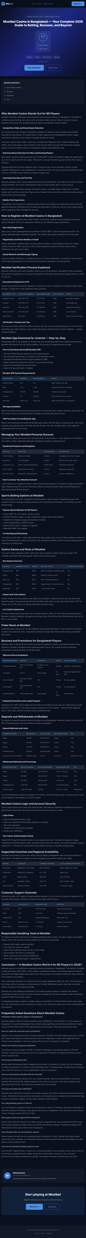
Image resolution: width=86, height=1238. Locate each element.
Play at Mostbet (34, 68)
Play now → (78, 4)
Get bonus (52, 1207)
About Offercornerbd (13, 87)
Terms (43, 1233)
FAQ (8, 99)
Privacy (37, 1233)
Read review (53, 68)
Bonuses (10, 91)
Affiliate (48, 1233)
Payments (10, 95)
